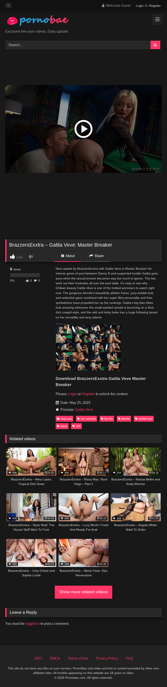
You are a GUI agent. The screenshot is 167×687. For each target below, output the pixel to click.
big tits (108, 418)
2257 (38, 658)
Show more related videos (83, 592)
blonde (126, 418)
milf (78, 426)
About (70, 256)
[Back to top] (153, 674)
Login (140, 5)
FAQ (129, 658)
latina (63, 426)
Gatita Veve (84, 409)
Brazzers (66, 418)
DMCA (55, 658)
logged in (32, 623)
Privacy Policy (107, 658)
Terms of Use (78, 658)
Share (99, 256)
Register (155, 5)
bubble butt (145, 418)
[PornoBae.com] (83, 21)
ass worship (88, 418)
